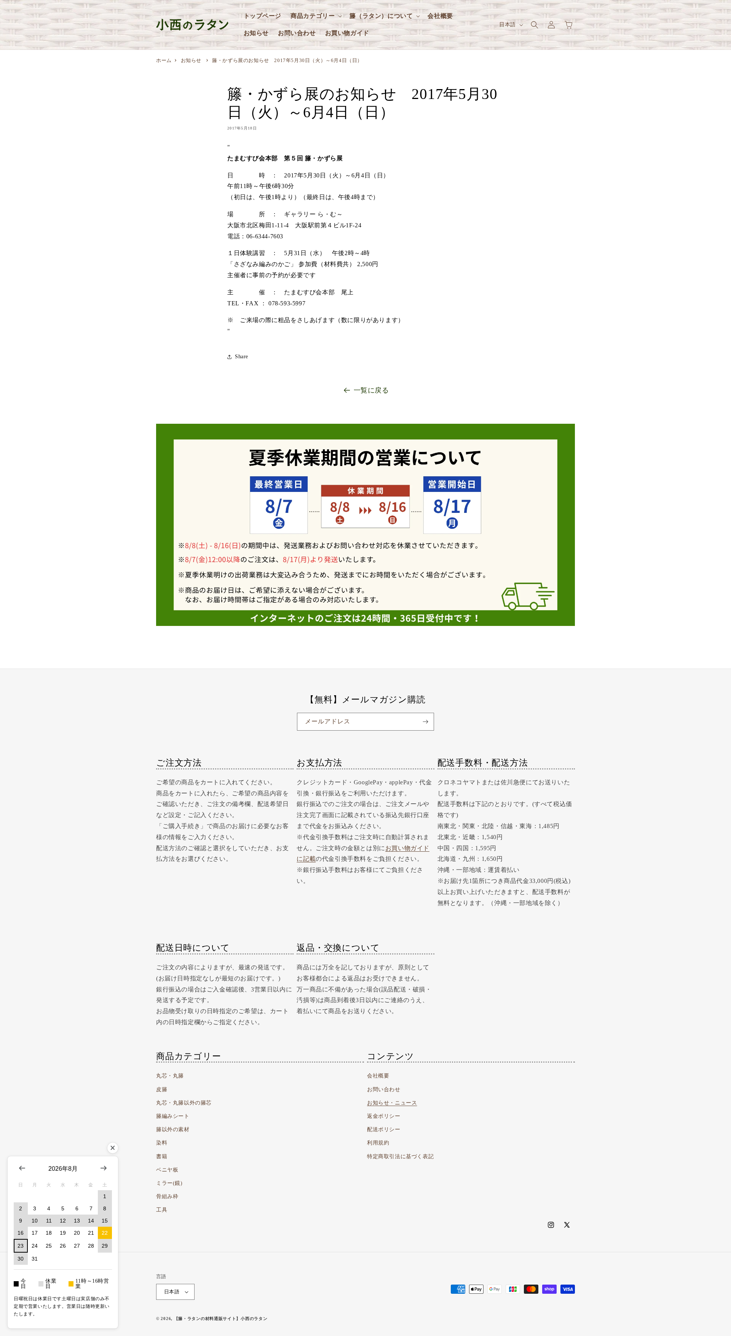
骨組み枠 (167, 1196)
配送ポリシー (384, 1129)
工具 (161, 1210)
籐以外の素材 (173, 1129)
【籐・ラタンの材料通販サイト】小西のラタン (221, 1318)
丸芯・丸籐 (170, 1076)
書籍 (161, 1156)
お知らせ (191, 60)
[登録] (425, 722)
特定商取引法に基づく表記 (400, 1156)
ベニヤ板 (167, 1170)
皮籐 (161, 1089)
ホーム (164, 60)
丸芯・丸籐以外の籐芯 (184, 1103)
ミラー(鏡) (169, 1183)
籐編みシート (173, 1116)
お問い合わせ (384, 1089)
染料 (161, 1143)
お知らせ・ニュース (392, 1103)
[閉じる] (112, 1148)
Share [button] (241, 356)
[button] (315, 16)
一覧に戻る (371, 390)
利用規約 (378, 1143)
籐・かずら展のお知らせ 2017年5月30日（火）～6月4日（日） (287, 60)
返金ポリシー (384, 1116)
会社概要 (378, 1076)
